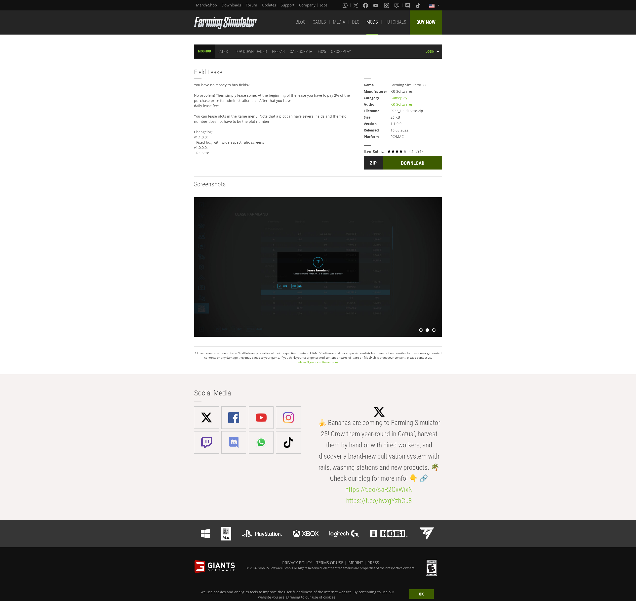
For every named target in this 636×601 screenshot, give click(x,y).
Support (287, 4)
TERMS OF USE (329, 562)
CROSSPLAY (341, 51)
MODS (372, 22)
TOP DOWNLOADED (251, 51)
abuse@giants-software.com (318, 362)
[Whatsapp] (346, 5)
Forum (251, 4)
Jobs (323, 4)
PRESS (373, 562)
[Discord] (408, 5)
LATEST (223, 51)
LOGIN (430, 51)
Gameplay (399, 97)
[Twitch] (397, 5)
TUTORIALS (395, 22)
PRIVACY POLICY (297, 562)
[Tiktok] (419, 5)
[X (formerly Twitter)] (355, 5)
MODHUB (204, 51)
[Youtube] (376, 5)
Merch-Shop (206, 4)
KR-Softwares (402, 104)
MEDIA (339, 22)
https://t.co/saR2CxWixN (379, 489)
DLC (355, 22)
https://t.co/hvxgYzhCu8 (379, 501)
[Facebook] (366, 5)
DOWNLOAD (412, 163)
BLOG (301, 22)
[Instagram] (387, 5)
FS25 (322, 51)
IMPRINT (355, 562)
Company (307, 4)
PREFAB (278, 51)
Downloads (231, 4)
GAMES (319, 22)
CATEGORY (299, 51)
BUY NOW (426, 22)
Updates (269, 4)
